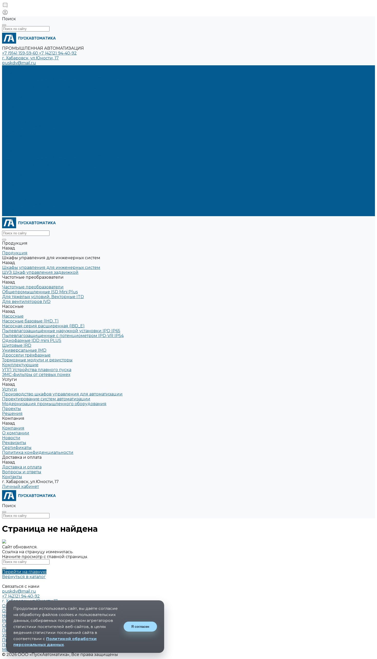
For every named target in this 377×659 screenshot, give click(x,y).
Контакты (12, 213)
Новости (11, 111)
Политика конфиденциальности (37, 126)
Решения (12, 174)
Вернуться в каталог (24, 576)
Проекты (11, 170)
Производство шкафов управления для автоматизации (62, 77)
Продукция (14, 145)
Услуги (9, 150)
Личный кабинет (20, 486)
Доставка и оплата (22, 208)
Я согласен (140, 627)
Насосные (13, 316)
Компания (13, 179)
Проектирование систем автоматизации (46, 82)
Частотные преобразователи (33, 287)
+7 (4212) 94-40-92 (58, 53)
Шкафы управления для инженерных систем (51, 267)
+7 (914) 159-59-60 (20, 53)
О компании (15, 106)
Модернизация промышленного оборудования (54, 87)
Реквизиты (14, 121)
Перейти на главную (24, 571)
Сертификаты (17, 116)
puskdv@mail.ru (19, 62)
